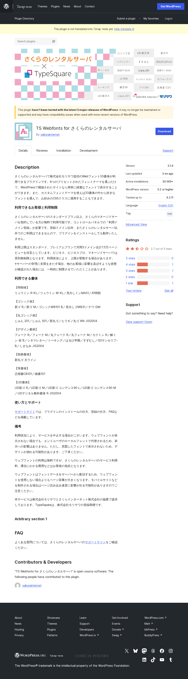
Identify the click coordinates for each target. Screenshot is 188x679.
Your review (134, 290)
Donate (118, 629)
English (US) (166, 205)
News (18, 623)
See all (168, 290)
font (170, 213)
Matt (148, 623)
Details (23, 150)
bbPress (151, 629)
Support (168, 150)
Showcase (53, 617)
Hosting (19, 629)
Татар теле (56, 655)
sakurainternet (50, 134)
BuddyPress (153, 635)
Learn (83, 617)
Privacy (19, 635)
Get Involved (120, 617)
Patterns (52, 635)
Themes (52, 623)
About (18, 617)
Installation (63, 150)
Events (116, 623)
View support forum (139, 322)
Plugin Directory (24, 18)
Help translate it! (124, 29)
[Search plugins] (53, 41)
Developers (87, 629)
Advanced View (136, 224)
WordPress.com (155, 617)
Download (164, 131)
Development (89, 150)
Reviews (42, 150)
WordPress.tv (89, 635)
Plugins (51, 629)
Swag (117, 635)
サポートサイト (25, 411)
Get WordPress (171, 6)
